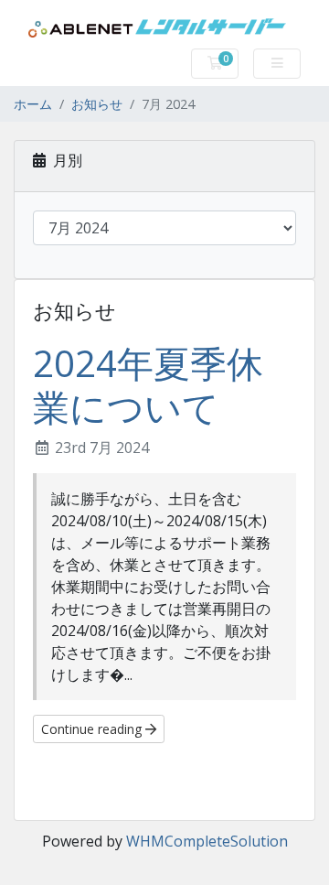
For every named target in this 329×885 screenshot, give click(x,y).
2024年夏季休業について (148, 385)
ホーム (33, 104)
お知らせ (96, 104)
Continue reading (93, 729)
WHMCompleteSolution (207, 841)
